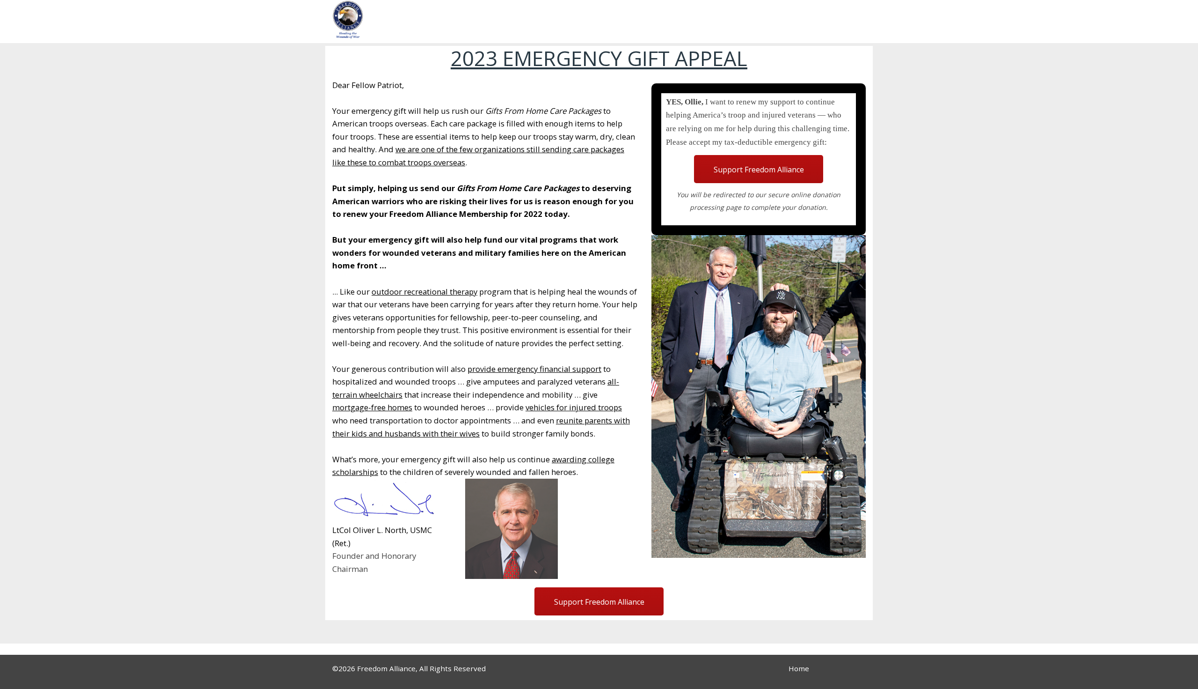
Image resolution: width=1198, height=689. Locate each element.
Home (799, 668)
